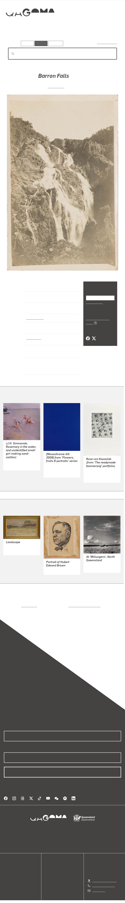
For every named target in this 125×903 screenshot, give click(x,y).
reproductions (16, 605)
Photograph (33, 338)
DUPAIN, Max (93, 568)
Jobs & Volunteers (35, 901)
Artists (30, 36)
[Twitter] (94, 335)
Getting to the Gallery (104, 877)
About (7, 879)
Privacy (55, 901)
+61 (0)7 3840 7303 (103, 881)
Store (7, 871)
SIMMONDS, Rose (16, 462)
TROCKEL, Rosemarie (98, 474)
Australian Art (34, 318)
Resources (55, 43)
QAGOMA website (14, 868)
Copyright (70, 901)
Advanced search (107, 42)
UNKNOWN (56, 86)
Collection (30, 23)
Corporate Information (93, 901)
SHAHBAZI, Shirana (57, 469)
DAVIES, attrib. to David (19, 546)
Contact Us (98, 886)
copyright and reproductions (71, 605)
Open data (9, 864)
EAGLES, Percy (55, 570)
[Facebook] (88, 335)
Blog (6, 875)
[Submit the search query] (10, 53)
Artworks (14, 36)
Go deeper (47, 36)
